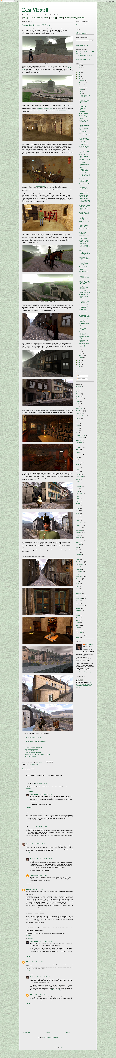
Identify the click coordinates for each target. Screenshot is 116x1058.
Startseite (48, 1032)
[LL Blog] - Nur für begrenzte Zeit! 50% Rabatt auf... (84, 247)
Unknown (32, 875)
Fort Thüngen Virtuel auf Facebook (33, 747)
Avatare (78, 401)
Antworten (28, 779)
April (80, 351)
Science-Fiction (80, 596)
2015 (79, 78)
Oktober (81, 85)
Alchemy (78, 394)
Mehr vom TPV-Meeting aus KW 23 (84, 291)
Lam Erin (78, 518)
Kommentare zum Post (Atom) (50, 1037)
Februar (81, 355)
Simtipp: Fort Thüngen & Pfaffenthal (84, 229)
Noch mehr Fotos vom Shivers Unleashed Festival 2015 (84, 161)
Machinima (79, 532)
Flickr (77, 469)
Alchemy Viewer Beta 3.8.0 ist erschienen (84, 209)
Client (77, 432)
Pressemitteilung (80, 564)
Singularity (78, 610)
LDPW (77, 513)
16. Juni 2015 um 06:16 (46, 858)
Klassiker (78, 505)
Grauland (78, 481)
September (82, 87)
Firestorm (78, 467)
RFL (77, 566)
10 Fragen (78, 386)
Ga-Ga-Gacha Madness (82, 233)
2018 (79, 72)
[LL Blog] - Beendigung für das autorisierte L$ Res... (84, 218)
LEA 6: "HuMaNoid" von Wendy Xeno (84, 139)
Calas (77, 425)
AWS (77, 389)
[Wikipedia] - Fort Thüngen (31, 749)
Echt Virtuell (35, 9)
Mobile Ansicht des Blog (82, 45)
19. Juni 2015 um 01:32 (41, 875)
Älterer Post (69, 1032)
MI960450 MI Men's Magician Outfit (57, 989)
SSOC (77, 586)
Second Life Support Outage (83, 59)
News (77, 549)
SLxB (77, 583)
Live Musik (78, 527)
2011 (79, 366)
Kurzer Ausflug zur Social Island (83, 121)
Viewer (78, 630)
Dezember (82, 80)
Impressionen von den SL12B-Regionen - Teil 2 (84, 125)
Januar (81, 357)
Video (77, 627)
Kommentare (81, 378)
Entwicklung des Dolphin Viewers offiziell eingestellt (84, 171)
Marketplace (79, 540)
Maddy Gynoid (34, 794)
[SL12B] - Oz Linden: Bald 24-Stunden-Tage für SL (84, 156)
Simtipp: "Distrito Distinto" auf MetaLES (83, 110)
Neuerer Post (26, 1032)
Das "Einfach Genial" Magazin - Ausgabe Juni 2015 (84, 282)
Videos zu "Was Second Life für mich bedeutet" (84, 135)
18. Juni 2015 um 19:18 (46, 941)
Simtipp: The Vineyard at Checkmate (84, 206)
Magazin (78, 535)
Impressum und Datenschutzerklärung (81, 32)
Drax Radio (79, 442)
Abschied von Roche (84, 113)
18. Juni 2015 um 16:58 (37, 961)
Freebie (78, 471)
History (78, 496)
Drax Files (78, 440)
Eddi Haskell (29, 843)
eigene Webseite (61, 110)
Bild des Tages (79, 408)
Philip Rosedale (80, 562)
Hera (77, 488)
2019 (79, 70)
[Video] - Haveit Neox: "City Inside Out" (84, 147)
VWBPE (78, 622)
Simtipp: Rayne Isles (84, 294)
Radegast (78, 569)
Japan (77, 501)
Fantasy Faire (79, 462)
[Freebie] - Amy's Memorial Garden (84, 312)
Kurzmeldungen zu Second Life (83, 105)
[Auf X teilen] (49, 762)
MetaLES (78, 544)
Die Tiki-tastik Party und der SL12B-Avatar (83, 268)
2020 (79, 68)
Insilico (78, 498)
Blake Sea (78, 413)
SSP (77, 588)
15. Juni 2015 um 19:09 (42, 826)
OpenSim (78, 557)
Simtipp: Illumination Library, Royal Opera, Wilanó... (84, 237)
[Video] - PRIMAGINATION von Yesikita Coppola (84, 327)
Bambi (77, 403)
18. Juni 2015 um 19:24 (46, 977)
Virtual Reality (79, 632)
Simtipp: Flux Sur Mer (84, 183)
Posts (79, 375)
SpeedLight (79, 615)
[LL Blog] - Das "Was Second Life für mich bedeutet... (84, 213)
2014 (79, 360)
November (82, 82)
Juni (80, 93)
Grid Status (79, 484)
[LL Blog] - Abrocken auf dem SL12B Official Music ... (84, 143)
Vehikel (78, 625)
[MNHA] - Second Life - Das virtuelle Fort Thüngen (37, 754)
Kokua (77, 508)
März (80, 353)
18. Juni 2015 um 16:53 (37, 889)
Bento (77, 406)
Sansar (78, 591)
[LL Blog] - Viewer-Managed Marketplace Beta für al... (84, 277)
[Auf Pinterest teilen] (52, 762)
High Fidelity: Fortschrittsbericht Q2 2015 (84, 263)
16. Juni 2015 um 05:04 (39, 843)
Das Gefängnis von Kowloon (83, 340)
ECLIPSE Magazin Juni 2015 (83, 226)
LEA (77, 515)
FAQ (77, 457)
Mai (80, 349)
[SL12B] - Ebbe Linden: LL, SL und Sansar (84, 117)
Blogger (61, 1047)
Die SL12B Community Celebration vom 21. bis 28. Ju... (84, 175)
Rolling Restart (79, 576)
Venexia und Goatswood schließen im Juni (84, 333)
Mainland (78, 537)
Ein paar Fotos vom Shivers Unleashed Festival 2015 (84, 180)
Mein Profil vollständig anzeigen (84, 671)
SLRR (77, 581)
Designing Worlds (80, 435)
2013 (79, 362)
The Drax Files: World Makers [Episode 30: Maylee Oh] (84, 254)
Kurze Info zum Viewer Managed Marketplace (84, 320)
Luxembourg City (40, 186)
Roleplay (78, 574)
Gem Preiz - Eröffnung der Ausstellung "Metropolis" (84, 306)
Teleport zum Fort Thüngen (33, 737)
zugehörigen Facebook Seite (45, 108)
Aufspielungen (79, 398)
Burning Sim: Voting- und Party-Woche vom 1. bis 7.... (84, 345)
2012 (79, 364)
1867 (27, 764)
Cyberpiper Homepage (30, 756)
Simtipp (37, 764)
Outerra (78, 559)
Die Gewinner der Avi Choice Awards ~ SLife (84, 166)
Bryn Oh (78, 418)
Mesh (77, 542)
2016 (79, 76)
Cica (77, 430)
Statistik (78, 617)
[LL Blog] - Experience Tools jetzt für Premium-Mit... (84, 102)
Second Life (32, 764)
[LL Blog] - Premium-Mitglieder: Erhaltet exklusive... (84, 287)
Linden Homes (79, 523)
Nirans (77, 552)
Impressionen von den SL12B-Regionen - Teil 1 (84, 151)
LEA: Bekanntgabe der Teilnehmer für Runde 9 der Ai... (84, 187)
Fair (77, 459)
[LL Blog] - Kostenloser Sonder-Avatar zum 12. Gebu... (84, 202)
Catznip (78, 428)
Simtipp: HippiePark (84, 323)
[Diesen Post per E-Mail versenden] (46, 762)
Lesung (78, 520)
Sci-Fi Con (78, 593)
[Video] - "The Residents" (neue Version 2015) (84, 301)
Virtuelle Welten (80, 635)
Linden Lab (79, 525)
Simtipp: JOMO (82, 309)
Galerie (78, 479)
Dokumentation (80, 437)
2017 (79, 74)
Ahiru (77, 391)
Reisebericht (79, 571)
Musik (77, 547)
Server (77, 600)
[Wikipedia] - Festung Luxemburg (33, 752)
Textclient (78, 620)
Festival (78, 464)
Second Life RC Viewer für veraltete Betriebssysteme (84, 258)
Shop (77, 603)
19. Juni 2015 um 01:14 (41, 994)
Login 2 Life (79, 530)
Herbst (77, 491)
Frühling (78, 474)
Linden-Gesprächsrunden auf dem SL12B (84, 192)
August (81, 89)
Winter (77, 637)
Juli (80, 91)
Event (77, 452)
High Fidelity (79, 493)
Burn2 (77, 420)
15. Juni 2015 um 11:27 (41, 783)
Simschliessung (80, 605)
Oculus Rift (79, 554)
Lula (80, 250)
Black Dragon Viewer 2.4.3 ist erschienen (84, 316)
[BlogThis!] (48, 762)
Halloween (78, 486)
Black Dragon (79, 411)
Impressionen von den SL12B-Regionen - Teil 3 (84, 97)
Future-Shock (79, 476)
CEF (77, 423)
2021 (79, 65)
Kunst (77, 510)
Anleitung (78, 396)
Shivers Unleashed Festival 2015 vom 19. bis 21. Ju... (84, 197)
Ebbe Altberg (79, 447)
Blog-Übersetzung (80, 415)
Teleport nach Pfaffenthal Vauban (35, 741)
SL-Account (79, 579)
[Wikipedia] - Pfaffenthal (31, 750)
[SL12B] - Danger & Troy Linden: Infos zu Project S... (84, 130)
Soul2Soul (78, 613)
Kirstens (78, 503)
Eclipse (78, 449)
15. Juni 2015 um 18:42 (41, 813)
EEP (77, 445)
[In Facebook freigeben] (51, 762)
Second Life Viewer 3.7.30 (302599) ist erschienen (84, 242)
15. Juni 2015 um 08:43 (40, 773)
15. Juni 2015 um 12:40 (46, 794)
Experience (79, 454)
